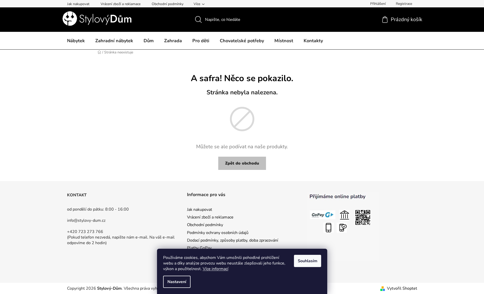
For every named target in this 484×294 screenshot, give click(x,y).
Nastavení (176, 282)
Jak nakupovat (78, 4)
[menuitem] (76, 41)
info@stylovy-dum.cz (86, 220)
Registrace (404, 3)
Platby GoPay (199, 248)
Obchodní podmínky (167, 4)
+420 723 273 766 (85, 231)
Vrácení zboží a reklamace (120, 4)
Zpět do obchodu (242, 163)
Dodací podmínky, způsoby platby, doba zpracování (232, 240)
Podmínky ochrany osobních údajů (217, 233)
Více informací (215, 269)
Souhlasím (307, 261)
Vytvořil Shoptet (402, 288)
